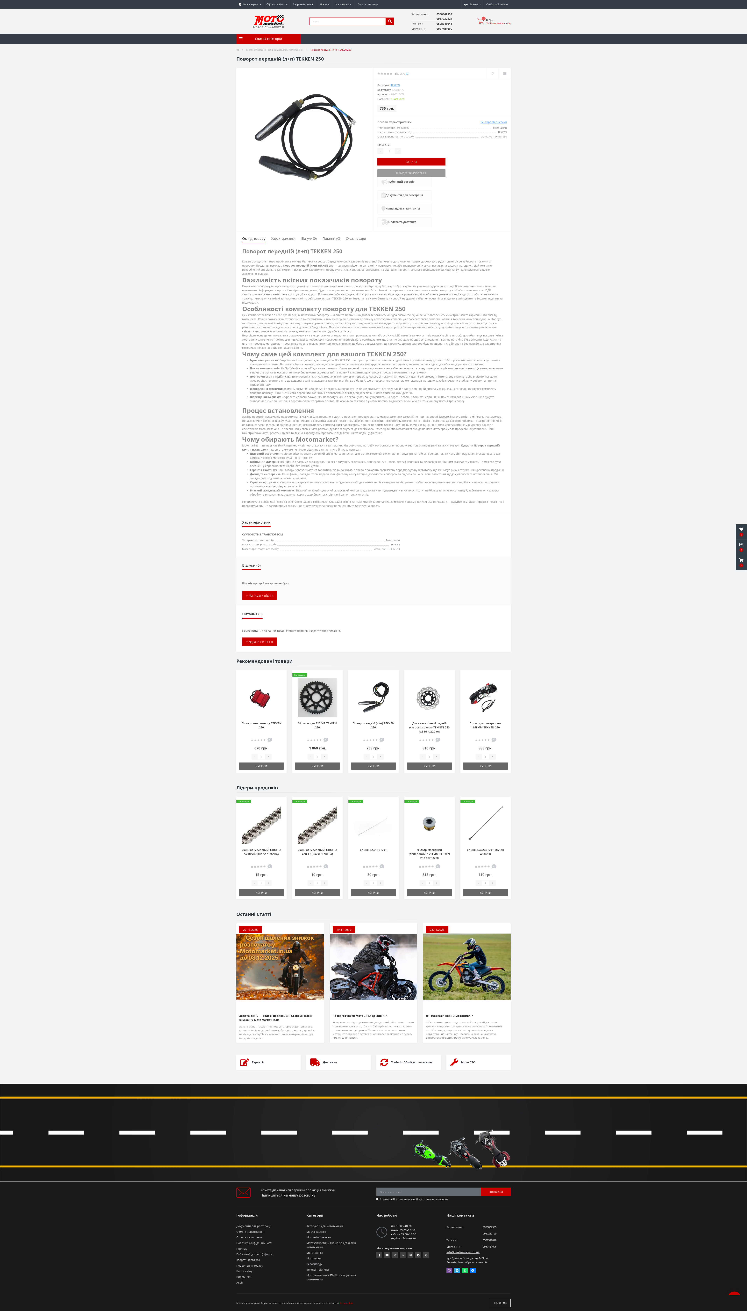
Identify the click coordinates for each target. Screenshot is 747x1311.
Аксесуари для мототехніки (324, 1226)
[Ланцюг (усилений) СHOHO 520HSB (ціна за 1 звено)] (261, 824)
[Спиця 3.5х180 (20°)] (373, 824)
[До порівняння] (280, 681)
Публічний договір (401, 181)
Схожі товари (356, 238)
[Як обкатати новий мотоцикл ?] (467, 967)
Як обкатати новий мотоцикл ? (449, 1016)
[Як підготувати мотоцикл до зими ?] (373, 967)
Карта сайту (244, 1271)
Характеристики (283, 238)
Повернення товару (249, 1265)
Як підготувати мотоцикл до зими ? (360, 1016)
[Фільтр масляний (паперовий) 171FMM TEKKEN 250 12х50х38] (429, 824)
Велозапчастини (317, 1269)
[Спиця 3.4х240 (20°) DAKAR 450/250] (485, 824)
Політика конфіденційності (408, 1199)
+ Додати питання (259, 642)
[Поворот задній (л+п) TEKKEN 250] (373, 697)
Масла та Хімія (316, 1232)
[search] (390, 21)
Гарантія (258, 1062)
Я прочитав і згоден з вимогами (414, 1199)
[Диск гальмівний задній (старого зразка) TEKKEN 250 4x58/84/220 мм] (429, 697)
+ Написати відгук (259, 595)
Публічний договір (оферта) (254, 1254)
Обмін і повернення (249, 1232)
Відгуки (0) (309, 238)
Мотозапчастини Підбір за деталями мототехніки (274, 49)
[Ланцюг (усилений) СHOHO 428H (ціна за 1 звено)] (317, 824)
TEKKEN (395, 85)
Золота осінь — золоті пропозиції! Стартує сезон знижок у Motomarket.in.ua (275, 1018)
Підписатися (495, 1191)
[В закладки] (280, 675)
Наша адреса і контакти (403, 208)
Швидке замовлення (411, 173)
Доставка (330, 1062)
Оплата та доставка (402, 222)
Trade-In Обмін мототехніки (411, 1062)
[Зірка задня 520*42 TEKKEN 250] (317, 697)
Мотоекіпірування (318, 1237)
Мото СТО (468, 1062)
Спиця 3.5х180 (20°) (373, 850)
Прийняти (500, 1303)
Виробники (243, 1277)
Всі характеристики (493, 122)
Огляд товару (254, 238)
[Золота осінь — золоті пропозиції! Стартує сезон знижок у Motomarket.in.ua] (280, 967)
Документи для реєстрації (404, 195)
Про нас (241, 1248)
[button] (277, 4)
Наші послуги (343, 4)
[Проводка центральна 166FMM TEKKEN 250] (485, 697)
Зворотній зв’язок (303, 4)
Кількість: (383, 144)
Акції (239, 1282)
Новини (324, 4)
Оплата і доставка (368, 4)
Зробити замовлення (498, 23)
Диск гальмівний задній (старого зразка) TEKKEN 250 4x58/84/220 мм (429, 727)
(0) (407, 73)
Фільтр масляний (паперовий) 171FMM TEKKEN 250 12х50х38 (429, 854)
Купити (411, 162)
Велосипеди (314, 1264)
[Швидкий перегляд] (280, 687)
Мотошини (313, 1258)
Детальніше (346, 1303)
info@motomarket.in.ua (463, 1252)
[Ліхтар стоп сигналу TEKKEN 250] (261, 697)
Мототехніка (314, 1253)
